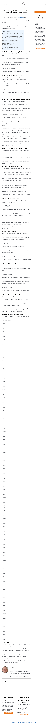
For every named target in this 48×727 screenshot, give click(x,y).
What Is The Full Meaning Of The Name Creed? (11, 39)
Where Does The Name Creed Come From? (11, 37)
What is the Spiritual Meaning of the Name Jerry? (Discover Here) (8, 699)
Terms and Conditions (22, 722)
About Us (30, 722)
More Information (40, 48)
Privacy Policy (14, 722)
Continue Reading (8, 712)
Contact (35, 722)
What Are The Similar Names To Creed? (10, 47)
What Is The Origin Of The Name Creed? (10, 35)
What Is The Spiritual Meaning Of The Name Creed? (12, 33)
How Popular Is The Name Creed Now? (10, 40)
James (12, 667)
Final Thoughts (5, 48)
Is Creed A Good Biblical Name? (8, 41)
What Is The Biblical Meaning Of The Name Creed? (12, 36)
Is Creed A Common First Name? (8, 45)
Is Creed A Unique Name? (7, 44)
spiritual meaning (20, 17)
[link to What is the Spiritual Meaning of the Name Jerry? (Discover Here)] (8, 689)
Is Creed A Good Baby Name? (8, 43)
